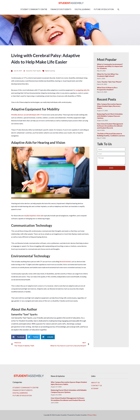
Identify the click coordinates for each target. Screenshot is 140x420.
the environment (65, 261)
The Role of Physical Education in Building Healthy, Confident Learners (111, 135)
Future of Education (22, 395)
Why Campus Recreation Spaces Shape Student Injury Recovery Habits (109, 106)
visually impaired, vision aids (34, 215)
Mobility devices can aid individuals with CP (26, 115)
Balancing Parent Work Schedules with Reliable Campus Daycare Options (110, 116)
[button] (118, 9)
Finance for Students (22, 390)
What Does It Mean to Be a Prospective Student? (107, 88)
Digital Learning (50, 71)
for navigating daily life (81, 90)
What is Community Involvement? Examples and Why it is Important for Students (110, 66)
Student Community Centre (25, 387)
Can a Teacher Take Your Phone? (109, 82)
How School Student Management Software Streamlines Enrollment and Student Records (110, 126)
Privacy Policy (92, 415)
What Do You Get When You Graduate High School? (107, 75)
